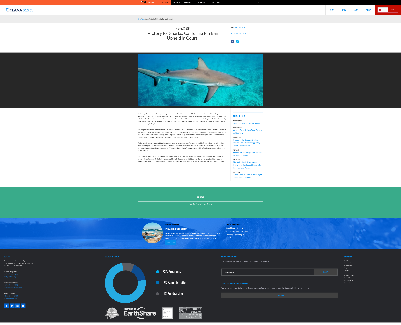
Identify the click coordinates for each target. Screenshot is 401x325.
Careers (347, 270)
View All (229, 238)
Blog (143, 19)
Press (346, 260)
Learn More (170, 243)
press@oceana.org (10, 298)
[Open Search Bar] (258, 2)
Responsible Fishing (239, 34)
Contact (347, 283)
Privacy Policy (349, 275)
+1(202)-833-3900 (11, 274)
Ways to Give (216, 2)
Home (139, 19)
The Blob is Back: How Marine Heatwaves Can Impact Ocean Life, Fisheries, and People (247, 165)
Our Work (187, 2)
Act (356, 10)
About (175, 2)
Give (332, 10)
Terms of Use (348, 280)
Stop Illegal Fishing (233, 228)
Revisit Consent (349, 278)
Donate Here (279, 295)
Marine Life (348, 265)
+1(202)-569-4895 (11, 285)
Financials (347, 273)
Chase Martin (239, 28)
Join (344, 10)
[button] (232, 41)
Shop (368, 10)
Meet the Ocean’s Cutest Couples (246, 123)
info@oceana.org (10, 277)
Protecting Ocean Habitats (237, 231)
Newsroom (201, 2)
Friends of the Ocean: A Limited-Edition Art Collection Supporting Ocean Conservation (246, 143)
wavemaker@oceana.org (13, 287)
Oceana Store (349, 263)
